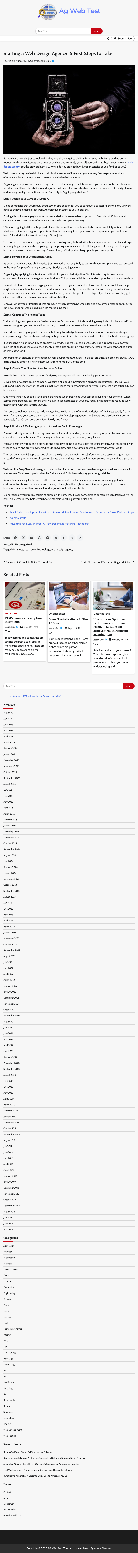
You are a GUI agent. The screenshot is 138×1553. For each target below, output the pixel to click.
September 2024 (11, 849)
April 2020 (8, 1098)
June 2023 (8, 908)
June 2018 (8, 1223)
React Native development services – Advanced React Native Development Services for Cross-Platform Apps (72, 512)
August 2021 (9, 1021)
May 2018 (8, 1229)
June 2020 (8, 1086)
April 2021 (8, 1045)
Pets (5, 1376)
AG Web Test (55, 1548)
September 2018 (11, 1205)
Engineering (9, 1293)
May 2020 (8, 1092)
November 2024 (11, 837)
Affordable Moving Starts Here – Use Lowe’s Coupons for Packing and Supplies (41, 1464)
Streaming (8, 1412)
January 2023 (9, 932)
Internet (7, 1334)
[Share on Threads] (72, 537)
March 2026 (9, 742)
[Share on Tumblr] (64, 537)
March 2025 (9, 813)
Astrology (7, 1251)
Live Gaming (9, 1352)
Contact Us (8, 1492)
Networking (9, 1364)
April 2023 (8, 920)
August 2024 (9, 855)
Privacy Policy (10, 1509)
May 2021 (8, 1039)
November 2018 (11, 1193)
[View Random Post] (107, 38)
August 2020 (9, 1075)
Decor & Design (10, 1269)
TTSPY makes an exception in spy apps (23, 620)
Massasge (8, 1358)
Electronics (8, 1287)
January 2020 (9, 1116)
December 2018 (11, 1187)
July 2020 (8, 1081)
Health (6, 1323)
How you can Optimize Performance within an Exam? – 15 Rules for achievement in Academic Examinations (110, 626)
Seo (5, 1394)
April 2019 (8, 1164)
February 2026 (10, 748)
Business (7, 1263)
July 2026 (7, 718)
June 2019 (8, 1152)
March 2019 (8, 1170)
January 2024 (9, 873)
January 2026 (9, 754)
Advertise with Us (12, 1515)
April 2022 (8, 974)
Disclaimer (8, 1503)
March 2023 (9, 926)
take (33, 549)
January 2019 (9, 1181)
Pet (5, 1370)
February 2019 (10, 1176)
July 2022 (7, 962)
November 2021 (11, 1003)
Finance (7, 1305)
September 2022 (11, 950)
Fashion (7, 1299)
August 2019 (9, 1140)
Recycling (8, 1388)
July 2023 (7, 902)
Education (8, 1281)
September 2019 (11, 1134)
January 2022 (9, 991)
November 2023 (11, 879)
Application (11, 614)
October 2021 (9, 1009)
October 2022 (10, 944)
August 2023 (9, 896)
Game (6, 1311)
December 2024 (11, 831)
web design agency (62, 549)
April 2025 (8, 807)
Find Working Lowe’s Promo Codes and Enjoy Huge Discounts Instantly (37, 1470)
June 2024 (8, 861)
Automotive (9, 1257)
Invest (6, 1340)
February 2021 (10, 1057)
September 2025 (11, 778)
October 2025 (10, 772)
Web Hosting (9, 1435)
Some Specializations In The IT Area (68, 621)
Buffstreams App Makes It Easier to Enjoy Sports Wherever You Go (35, 1475)
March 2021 (8, 1051)
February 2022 (10, 986)
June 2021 (8, 1033)
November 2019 (11, 1122)
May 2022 (8, 968)
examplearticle (18, 518)
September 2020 (11, 1069)
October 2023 (10, 884)
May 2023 (8, 914)
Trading (7, 1423)
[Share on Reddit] (56, 537)
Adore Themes (102, 1548)
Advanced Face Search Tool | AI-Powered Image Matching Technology (49, 523)
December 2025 (11, 760)
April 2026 (8, 736)
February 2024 (10, 867)
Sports (6, 1406)
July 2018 (7, 1217)
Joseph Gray (44, 60)
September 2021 (11, 1015)
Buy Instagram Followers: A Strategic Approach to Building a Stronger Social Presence (44, 1458)
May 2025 (8, 801)
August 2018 (9, 1211)
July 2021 (7, 1027)
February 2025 (10, 819)
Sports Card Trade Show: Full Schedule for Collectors (28, 1452)
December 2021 (11, 997)
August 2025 (9, 784)
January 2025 (9, 825)
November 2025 (11, 766)
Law (5, 1346)
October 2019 (9, 1128)
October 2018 (9, 1199)
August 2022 (9, 956)
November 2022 (11, 938)
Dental (6, 1275)
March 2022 (9, 979)
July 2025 (7, 789)
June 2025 (8, 795)
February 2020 (10, 1110)
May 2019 (8, 1158)
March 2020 (9, 1104)
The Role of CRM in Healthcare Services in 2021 (34, 696)
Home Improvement (13, 1328)
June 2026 (8, 724)
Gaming (7, 1317)
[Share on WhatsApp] (39, 537)
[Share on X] (23, 537)
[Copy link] (80, 537)
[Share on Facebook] (15, 537)
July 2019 (7, 1146)
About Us (7, 1498)
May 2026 (8, 730)
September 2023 (11, 891)
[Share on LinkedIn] (31, 537)
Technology (43, 549)
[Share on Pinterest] (47, 537)
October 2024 (10, 843)
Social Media (9, 1400)
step (27, 549)
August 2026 (9, 712)
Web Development (12, 1429)
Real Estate (8, 1382)
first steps (17, 549)
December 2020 (11, 1063)
